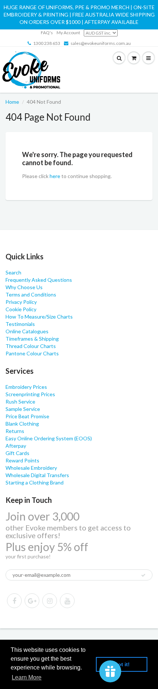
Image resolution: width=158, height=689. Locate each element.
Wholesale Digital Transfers (37, 475)
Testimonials (20, 324)
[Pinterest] (32, 600)
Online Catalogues (27, 331)
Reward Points (22, 460)
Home (12, 102)
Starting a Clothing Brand (35, 482)
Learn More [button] (27, 677)
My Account (68, 32)
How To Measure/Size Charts (39, 316)
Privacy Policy (21, 302)
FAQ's (47, 32)
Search (13, 272)
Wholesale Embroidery (31, 468)
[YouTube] (67, 600)
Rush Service (20, 401)
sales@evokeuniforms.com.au (101, 43)
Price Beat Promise (27, 416)
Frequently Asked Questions (39, 280)
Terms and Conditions (31, 294)
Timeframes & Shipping (32, 338)
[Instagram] (49, 600)
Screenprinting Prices (30, 394)
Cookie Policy (21, 309)
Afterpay (16, 446)
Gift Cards (17, 453)
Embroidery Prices (26, 387)
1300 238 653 (46, 43)
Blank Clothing (22, 423)
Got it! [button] (122, 664)
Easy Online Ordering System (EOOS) (49, 438)
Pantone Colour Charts (32, 353)
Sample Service (23, 409)
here (55, 176)
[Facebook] (14, 600)
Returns (15, 431)
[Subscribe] (143, 575)
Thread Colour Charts (31, 346)
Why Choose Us (24, 287)
